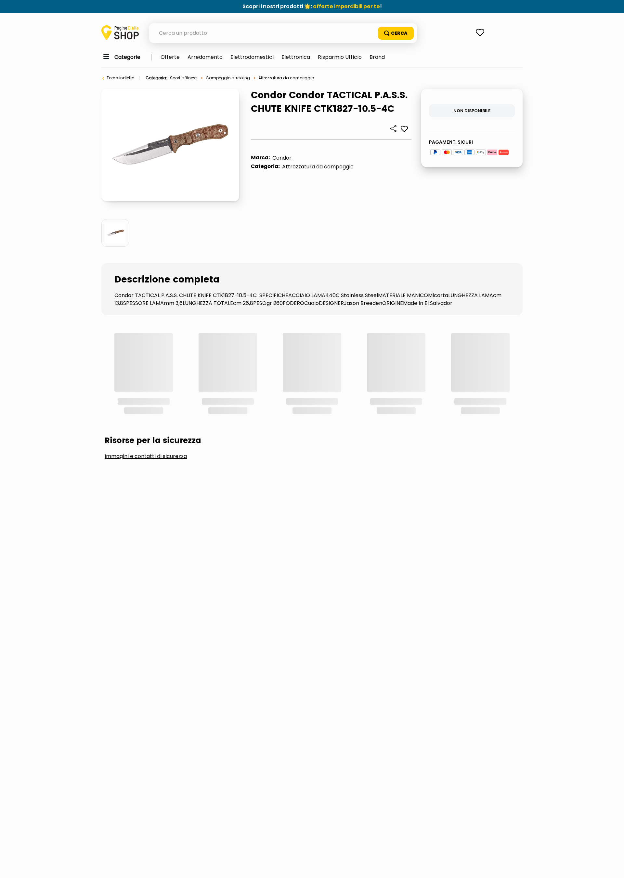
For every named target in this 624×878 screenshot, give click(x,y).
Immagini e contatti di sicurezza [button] (146, 369)
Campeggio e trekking (228, 78)
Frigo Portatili (218, 418)
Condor (282, 158)
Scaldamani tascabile (324, 439)
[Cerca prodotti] (396, 33)
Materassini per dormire (402, 418)
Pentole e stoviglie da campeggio (161, 439)
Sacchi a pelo (251, 439)
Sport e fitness (184, 78)
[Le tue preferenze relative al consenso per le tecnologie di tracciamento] (612, 866)
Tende (479, 439)
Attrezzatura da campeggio (286, 78)
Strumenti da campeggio (412, 439)
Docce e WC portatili (143, 418)
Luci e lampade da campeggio (303, 418)
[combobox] (283, 33)
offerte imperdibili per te (346, 6)
